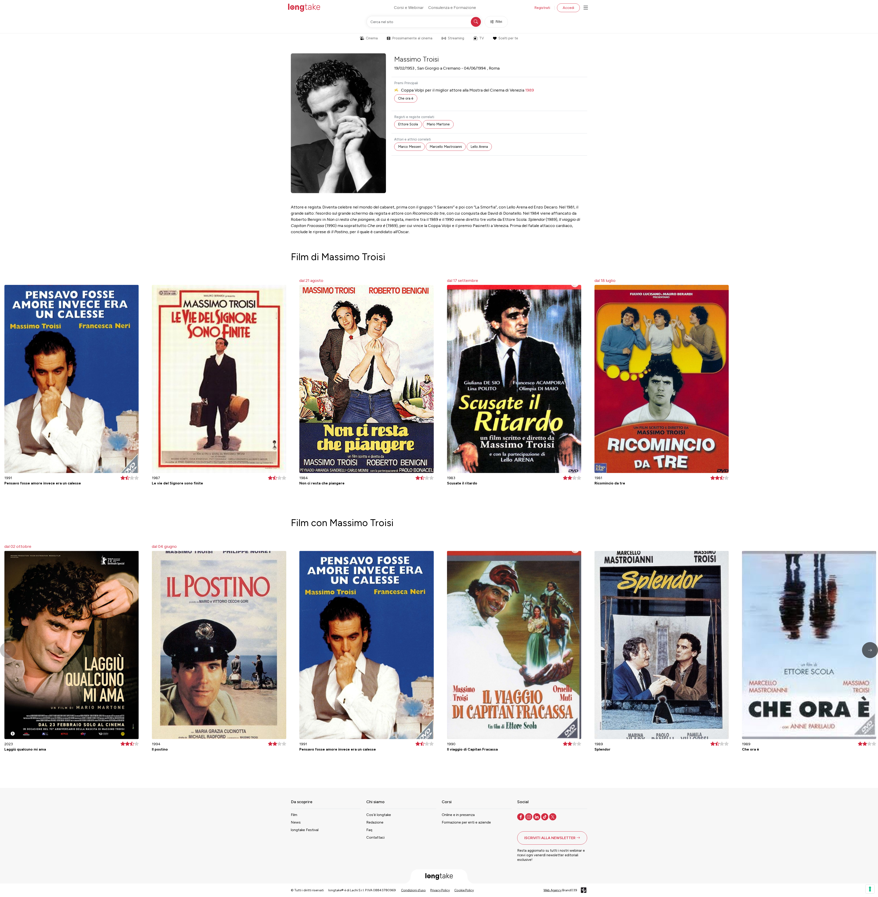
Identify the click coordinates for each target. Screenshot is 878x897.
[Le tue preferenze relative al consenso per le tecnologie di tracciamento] (870, 889)
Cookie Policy (464, 890)
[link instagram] (529, 816)
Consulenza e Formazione (452, 7)
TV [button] (481, 38)
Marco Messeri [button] (409, 147)
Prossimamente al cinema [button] (412, 38)
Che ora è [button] (405, 98)
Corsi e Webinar (409, 7)
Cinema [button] (372, 38)
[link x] (553, 816)
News (296, 822)
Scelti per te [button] (508, 38)
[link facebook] (521, 816)
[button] (870, 650)
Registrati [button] (542, 7)
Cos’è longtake (378, 815)
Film (294, 815)
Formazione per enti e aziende (466, 822)
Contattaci (375, 837)
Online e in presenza (458, 815)
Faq (369, 830)
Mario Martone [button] (438, 124)
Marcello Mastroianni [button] (446, 147)
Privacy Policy (440, 890)
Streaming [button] (456, 38)
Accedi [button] (568, 7)
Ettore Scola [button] (408, 124)
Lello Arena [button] (479, 147)
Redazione (374, 822)
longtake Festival (305, 830)
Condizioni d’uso (413, 890)
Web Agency (552, 890)
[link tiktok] (545, 816)
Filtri (498, 22)
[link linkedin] (537, 816)
